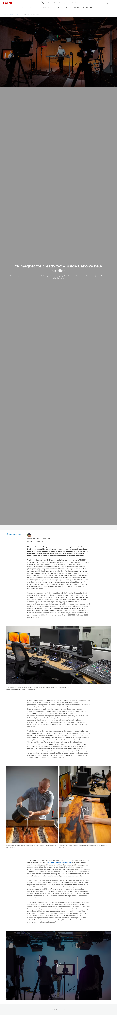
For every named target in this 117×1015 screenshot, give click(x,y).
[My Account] (108, 3)
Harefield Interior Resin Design (60, 863)
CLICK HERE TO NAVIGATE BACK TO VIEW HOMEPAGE (58, 527)
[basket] (112, 3)
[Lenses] (41, 8)
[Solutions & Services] (72, 8)
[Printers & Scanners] (56, 8)
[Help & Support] (84, 8)
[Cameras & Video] (34, 8)
